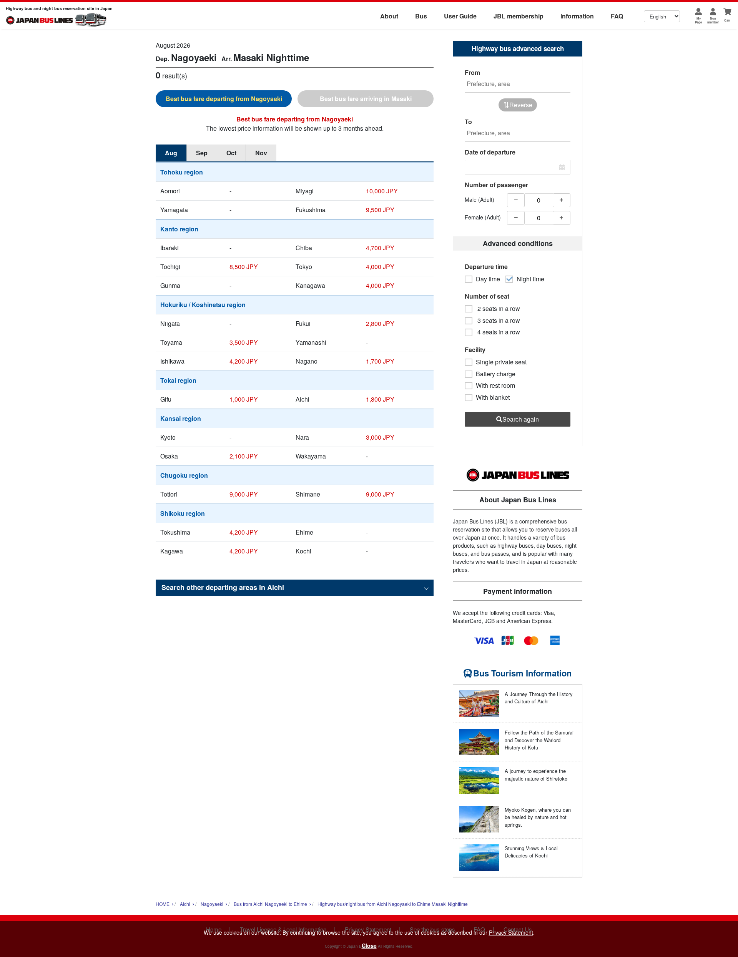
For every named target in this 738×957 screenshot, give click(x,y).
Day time (488, 279)
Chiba (304, 247)
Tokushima (175, 532)
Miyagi (305, 190)
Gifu (165, 399)
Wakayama (311, 456)
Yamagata (174, 209)
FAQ (617, 16)
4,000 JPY (380, 266)
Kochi (303, 551)
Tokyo (304, 266)
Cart (727, 20)
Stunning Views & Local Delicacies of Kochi (531, 851)
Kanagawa (310, 285)
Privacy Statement (511, 932)
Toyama (171, 342)
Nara (302, 437)
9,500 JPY (380, 209)
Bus (421, 16)
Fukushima (311, 209)
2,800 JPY (380, 323)
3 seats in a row (498, 320)
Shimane (308, 494)
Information (577, 16)
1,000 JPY (243, 399)
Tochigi (170, 266)
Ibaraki (169, 247)
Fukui (303, 323)
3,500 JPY (243, 342)
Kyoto (168, 437)
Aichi (302, 399)
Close (369, 945)
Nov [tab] (261, 152)
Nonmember (713, 20)
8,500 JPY (243, 266)
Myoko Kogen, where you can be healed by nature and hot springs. (538, 817)
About (389, 16)
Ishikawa (172, 361)
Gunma (170, 285)
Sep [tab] (202, 152)
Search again (520, 419)
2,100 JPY (243, 456)
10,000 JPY (382, 190)
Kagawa (171, 551)
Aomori (170, 190)
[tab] (224, 98)
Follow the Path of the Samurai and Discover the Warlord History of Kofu (539, 740)
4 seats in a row (498, 332)
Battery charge (495, 374)
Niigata (170, 323)
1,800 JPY (380, 399)
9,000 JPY (243, 494)
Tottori (168, 494)
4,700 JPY (380, 247)
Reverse (520, 104)
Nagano (306, 361)
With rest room (495, 385)
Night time (530, 279)
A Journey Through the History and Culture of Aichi (539, 697)
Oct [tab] (231, 152)
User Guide (460, 16)
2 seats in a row (498, 308)
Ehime (304, 532)
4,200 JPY (243, 361)
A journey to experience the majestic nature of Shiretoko (536, 774)
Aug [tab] (171, 152)
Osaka (169, 456)
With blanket (493, 397)
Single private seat (501, 362)
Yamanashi (311, 342)
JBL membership (519, 16)
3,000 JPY (380, 437)
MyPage (698, 20)
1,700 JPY (380, 361)
